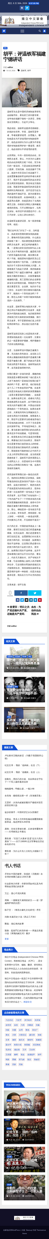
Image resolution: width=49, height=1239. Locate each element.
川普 (14, 1035)
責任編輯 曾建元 (29, 668)
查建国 (38, 1040)
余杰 (16, 1025)
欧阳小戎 (17, 1045)
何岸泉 (37, 1020)
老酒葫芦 (31, 1055)
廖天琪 (32, 1035)
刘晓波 (30, 1025)
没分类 (24, 656)
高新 (14, 1064)
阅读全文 (28, 1002)
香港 (7, 1064)
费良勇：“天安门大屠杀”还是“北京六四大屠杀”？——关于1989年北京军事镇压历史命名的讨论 (24, 841)
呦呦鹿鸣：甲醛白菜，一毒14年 (20, 789)
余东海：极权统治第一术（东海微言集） (24, 796)
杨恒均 (30, 1040)
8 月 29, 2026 (14, 1112)
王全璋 (32, 1050)
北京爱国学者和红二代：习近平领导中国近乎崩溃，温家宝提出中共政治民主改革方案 (23, 695)
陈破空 (37, 1059)
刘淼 (38, 1025)
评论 (5, 48)
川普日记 (22, 1035)
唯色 (27, 1030)
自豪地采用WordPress (12, 1230)
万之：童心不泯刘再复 (15, 893)
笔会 (22, 1055)
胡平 (29, 70)
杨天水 (21, 1040)
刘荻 (7, 1030)
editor (10, 67)
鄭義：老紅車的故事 (14, 924)
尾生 (7, 1035)
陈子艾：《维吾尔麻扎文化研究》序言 (23, 910)
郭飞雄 (21, 1059)
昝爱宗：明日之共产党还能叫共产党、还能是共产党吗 (18, 610)
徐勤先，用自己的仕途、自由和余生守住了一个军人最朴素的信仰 (24, 1191)
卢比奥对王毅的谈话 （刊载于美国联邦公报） (23, 1105)
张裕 (39, 1035)
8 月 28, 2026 (14, 1140)
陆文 (29, 1059)
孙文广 (35, 1030)
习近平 (18, 1020)
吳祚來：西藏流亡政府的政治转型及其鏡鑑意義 (23, 721)
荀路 (7, 1059)
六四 (22, 1025)
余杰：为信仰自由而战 (36, 610)
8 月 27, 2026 (14, 1168)
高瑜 (21, 1064)
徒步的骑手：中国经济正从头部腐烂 (22, 812)
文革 (7, 1040)
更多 (7, 939)
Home (24, 1233)
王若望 (8, 1055)
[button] (40, 31)
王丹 (24, 1050)
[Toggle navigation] (22, 31)
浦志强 (17, 1050)
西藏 (14, 1059)
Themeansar (41, 1230)
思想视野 (10, 686)
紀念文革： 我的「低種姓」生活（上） (23, 772)
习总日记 (9, 1020)
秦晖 (16, 1055)
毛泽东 (8, 1050)
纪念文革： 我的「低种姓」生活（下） (23, 765)
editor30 (29, 1112)
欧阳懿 (27, 1045)
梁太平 (8, 1045)
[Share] (21, 593)
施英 (14, 1040)
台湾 (21, 1030)
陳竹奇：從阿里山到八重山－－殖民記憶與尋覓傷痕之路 (23, 663)
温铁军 (23, 70)
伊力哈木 (28, 1020)
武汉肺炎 (36, 1045)
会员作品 (10, 656)
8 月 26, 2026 (14, 1196)
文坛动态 (17, 656)
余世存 (8, 1025)
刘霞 (14, 1030)
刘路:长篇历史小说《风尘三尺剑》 (21, 917)
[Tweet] (34, 593)
